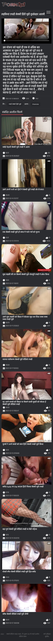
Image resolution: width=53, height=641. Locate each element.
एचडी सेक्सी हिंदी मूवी (15, 104)
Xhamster (35, 104)
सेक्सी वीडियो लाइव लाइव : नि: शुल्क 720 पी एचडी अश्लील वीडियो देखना (23, 635)
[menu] (48, 12)
